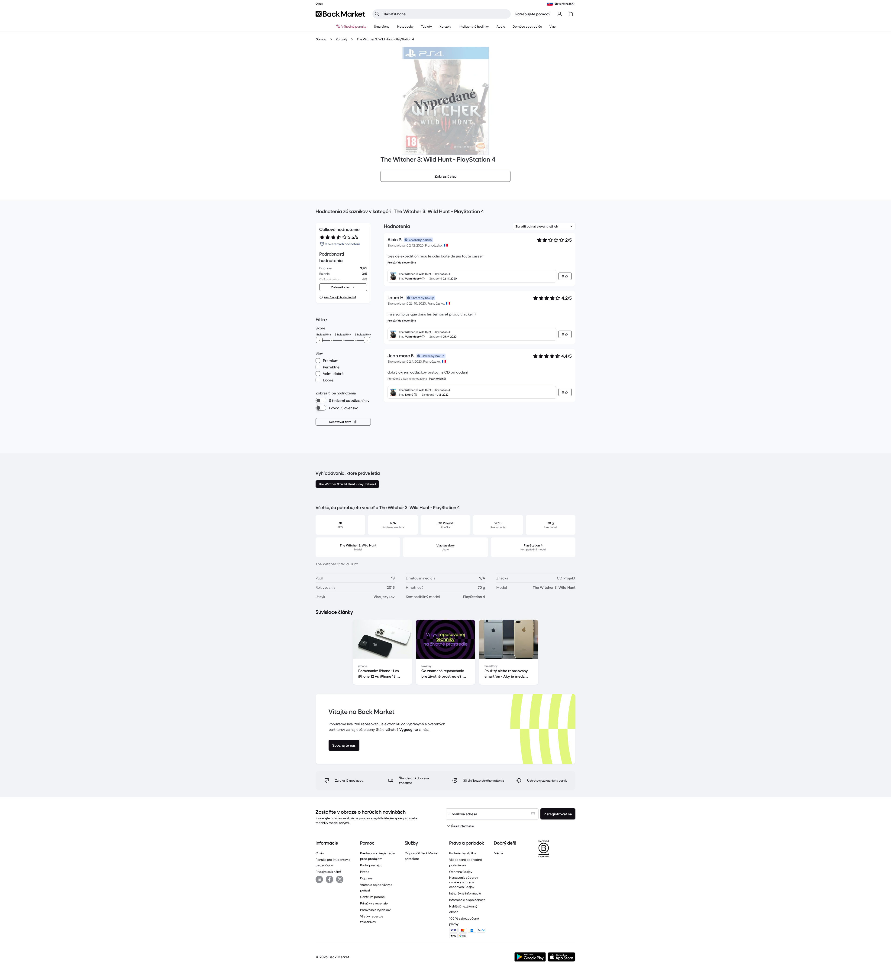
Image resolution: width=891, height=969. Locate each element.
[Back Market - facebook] (329, 879)
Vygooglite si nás (413, 729)
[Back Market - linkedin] (319, 879)
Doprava (366, 878)
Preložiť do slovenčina (401, 262)
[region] (445, 653)
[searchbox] (445, 14)
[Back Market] (340, 14)
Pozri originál (437, 378)
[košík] (570, 14)
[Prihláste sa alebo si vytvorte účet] (559, 14)
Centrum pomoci (372, 897)
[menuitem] (382, 26)
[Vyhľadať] (377, 14)
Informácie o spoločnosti (467, 900)
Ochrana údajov (460, 872)
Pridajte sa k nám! (328, 872)
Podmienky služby (462, 853)
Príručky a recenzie (374, 903)
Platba (364, 872)
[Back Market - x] (339, 879)
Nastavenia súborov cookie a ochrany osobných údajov (463, 882)
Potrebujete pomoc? (532, 14)
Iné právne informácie (465, 893)
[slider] (319, 340)
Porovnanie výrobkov (375, 910)
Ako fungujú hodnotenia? (340, 297)
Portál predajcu (371, 865)
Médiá (498, 853)
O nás (320, 853)
